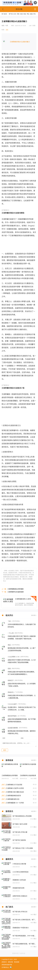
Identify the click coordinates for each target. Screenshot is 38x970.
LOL (7, 30)
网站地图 (16, 962)
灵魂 (18, 14)
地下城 (11, 14)
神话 (28, 14)
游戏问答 (10, 962)
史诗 (14, 14)
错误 (24, 14)
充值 (21, 14)
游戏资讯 (4, 962)
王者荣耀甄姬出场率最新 (15, 589)
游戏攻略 (4, 965)
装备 (31, 14)
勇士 (34, 14)
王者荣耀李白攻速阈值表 (15, 592)
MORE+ (33, 615)
